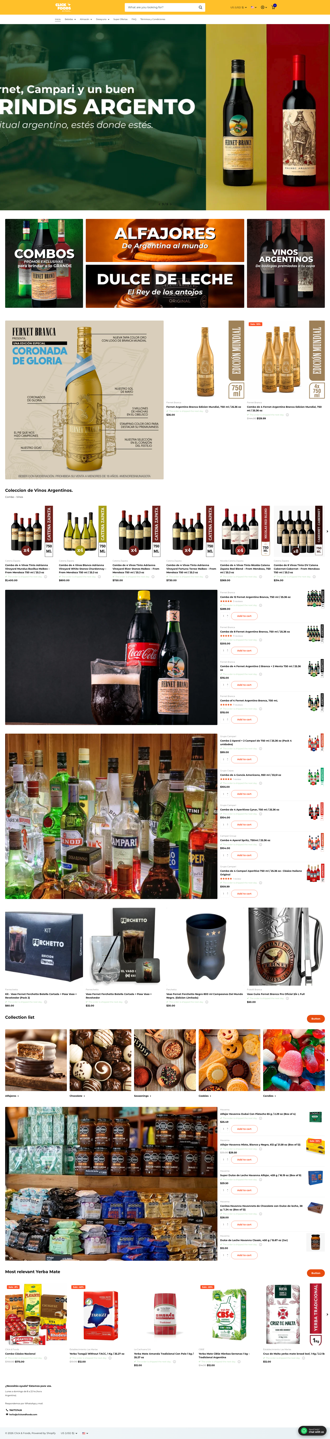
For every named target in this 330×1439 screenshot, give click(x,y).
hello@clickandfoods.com (23, 1414)
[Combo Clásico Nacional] (36, 1314)
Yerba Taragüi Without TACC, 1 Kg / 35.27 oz (97, 1353)
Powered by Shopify (44, 1433)
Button (315, 1018)
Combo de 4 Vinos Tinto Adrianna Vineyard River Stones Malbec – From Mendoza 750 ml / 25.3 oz (136, 569)
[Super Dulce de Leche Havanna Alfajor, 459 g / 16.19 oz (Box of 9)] (315, 1177)
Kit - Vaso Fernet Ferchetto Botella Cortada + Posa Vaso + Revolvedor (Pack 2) (41, 996)
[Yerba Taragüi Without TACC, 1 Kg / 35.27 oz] (100, 1314)
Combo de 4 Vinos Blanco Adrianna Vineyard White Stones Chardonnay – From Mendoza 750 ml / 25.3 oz (82, 569)
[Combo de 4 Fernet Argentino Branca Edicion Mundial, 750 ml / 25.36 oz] (286, 360)
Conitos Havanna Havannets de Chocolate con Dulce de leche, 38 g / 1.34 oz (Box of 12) (261, 1207)
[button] (159, 204)
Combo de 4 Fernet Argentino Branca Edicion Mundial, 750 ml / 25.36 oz (284, 408)
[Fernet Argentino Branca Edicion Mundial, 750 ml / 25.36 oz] (205, 360)
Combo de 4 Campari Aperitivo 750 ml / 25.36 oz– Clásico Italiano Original (261, 872)
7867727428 (15, 1410)
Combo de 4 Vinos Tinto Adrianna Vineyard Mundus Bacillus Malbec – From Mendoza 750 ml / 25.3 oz (27, 569)
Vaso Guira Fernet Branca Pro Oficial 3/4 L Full (276, 994)
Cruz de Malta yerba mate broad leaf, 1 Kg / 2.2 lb (294, 1353)
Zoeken (200, 7)
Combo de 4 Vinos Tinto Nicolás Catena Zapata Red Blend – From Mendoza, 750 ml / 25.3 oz (245, 569)
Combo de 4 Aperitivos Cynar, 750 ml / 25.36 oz (249, 809)
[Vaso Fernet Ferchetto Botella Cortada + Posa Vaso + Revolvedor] (125, 947)
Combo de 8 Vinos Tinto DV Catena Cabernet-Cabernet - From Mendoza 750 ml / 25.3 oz (297, 569)
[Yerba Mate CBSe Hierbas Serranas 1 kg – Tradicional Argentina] (229, 1314)
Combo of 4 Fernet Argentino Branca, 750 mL (249, 700)
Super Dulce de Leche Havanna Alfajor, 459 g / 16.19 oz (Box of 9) (260, 1175)
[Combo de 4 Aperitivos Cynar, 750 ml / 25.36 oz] (315, 811)
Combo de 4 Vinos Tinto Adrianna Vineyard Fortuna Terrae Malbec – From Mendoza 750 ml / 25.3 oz (191, 569)
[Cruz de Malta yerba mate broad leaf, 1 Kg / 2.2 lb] (294, 1314)
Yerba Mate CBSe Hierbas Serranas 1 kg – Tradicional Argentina (224, 1355)
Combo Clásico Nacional (20, 1353)
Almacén (84, 19)
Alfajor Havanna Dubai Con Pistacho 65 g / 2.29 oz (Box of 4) (258, 1114)
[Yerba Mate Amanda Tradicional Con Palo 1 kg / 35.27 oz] (165, 1314)
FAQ (134, 19)
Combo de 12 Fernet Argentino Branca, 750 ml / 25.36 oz (255, 597)
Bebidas (69, 19)
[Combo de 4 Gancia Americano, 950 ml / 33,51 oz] (315, 777)
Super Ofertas (120, 19)
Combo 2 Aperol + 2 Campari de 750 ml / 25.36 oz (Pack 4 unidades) (256, 742)
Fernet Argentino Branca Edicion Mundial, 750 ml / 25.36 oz (203, 406)
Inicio (58, 19)
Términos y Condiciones (152, 19)
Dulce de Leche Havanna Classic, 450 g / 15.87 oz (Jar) (254, 1240)
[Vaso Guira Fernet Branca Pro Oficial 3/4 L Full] (286, 947)
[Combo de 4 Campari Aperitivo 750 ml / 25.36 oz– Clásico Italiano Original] (315, 873)
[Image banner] (165, 117)
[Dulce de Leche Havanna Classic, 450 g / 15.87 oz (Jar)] (315, 1242)
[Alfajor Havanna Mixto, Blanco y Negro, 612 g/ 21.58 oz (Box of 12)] (315, 1146)
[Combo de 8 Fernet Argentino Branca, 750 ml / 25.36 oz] (315, 633)
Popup (206, 411)
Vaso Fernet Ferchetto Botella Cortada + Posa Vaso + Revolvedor (119, 996)
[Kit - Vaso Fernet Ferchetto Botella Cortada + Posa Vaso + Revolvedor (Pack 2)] (44, 947)
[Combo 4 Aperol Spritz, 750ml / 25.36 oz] (315, 842)
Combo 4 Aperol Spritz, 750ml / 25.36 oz (245, 840)
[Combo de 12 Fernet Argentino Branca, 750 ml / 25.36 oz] (315, 599)
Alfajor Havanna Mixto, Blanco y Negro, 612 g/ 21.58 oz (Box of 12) (260, 1144)
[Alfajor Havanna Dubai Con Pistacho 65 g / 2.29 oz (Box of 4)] (315, 1116)
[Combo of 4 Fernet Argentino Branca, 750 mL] (315, 702)
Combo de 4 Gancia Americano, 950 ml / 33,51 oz (250, 775)
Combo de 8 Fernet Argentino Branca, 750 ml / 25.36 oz (255, 631)
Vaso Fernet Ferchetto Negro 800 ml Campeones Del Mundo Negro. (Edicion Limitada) (204, 996)
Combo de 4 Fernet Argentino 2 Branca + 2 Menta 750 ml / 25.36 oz (260, 668)
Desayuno (101, 19)
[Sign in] (264, 7)
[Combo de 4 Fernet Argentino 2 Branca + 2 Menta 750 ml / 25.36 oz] (315, 668)
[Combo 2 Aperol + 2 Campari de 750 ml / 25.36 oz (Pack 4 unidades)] (315, 742)
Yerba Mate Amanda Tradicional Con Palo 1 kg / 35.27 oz (164, 1355)
